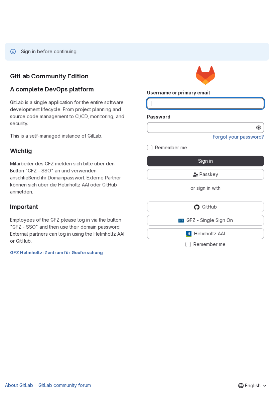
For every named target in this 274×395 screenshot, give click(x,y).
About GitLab (19, 385)
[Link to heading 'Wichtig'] (35, 150)
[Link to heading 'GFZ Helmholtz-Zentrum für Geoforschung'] (105, 252)
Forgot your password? (238, 137)
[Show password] (258, 127)
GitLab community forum (64, 385)
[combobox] (252, 386)
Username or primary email (178, 92)
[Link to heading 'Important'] (41, 206)
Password (158, 117)
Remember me (171, 147)
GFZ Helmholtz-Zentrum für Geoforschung (56, 252)
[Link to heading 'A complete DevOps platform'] (97, 89)
